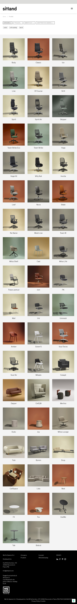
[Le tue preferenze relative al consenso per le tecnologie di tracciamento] (73, 600)
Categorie (7, 23)
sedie (5, 27)
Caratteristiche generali (44, 23)
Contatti (41, 555)
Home (4, 16)
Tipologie (17, 23)
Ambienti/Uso (28, 23)
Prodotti (23, 557)
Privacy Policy (36, 601)
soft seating (13, 27)
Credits (43, 601)
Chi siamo (24, 555)
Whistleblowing (43, 557)
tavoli (21, 27)
